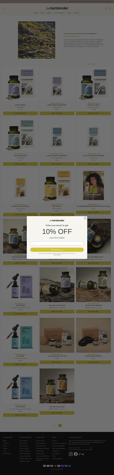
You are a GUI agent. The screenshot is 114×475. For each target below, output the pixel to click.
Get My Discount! (57, 250)
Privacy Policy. (57, 254)
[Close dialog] (85, 218)
